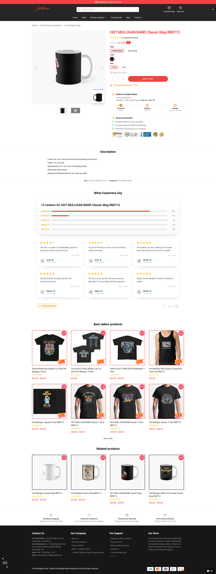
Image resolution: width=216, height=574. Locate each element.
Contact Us (114, 549)
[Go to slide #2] (76, 110)
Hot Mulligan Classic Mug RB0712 (47, 493)
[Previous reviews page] (164, 306)
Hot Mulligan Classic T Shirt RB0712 (165, 422)
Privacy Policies (78, 545)
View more (108, 439)
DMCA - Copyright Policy (81, 549)
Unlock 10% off (5, 563)
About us (75, 539)
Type (112, 47)
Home (34, 25)
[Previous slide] (35, 67)
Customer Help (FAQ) (118, 553)
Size (111, 63)
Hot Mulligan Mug (72, 25)
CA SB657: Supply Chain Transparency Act (88, 553)
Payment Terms (116, 542)
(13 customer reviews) (129, 38)
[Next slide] (102, 67)
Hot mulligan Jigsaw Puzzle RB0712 (48, 422)
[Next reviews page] (176, 306)
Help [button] (211, 571)
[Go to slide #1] (62, 110)
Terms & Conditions (79, 542)
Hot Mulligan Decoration (51, 25)
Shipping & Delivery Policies (120, 539)
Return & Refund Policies (119, 545)
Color (112, 55)
